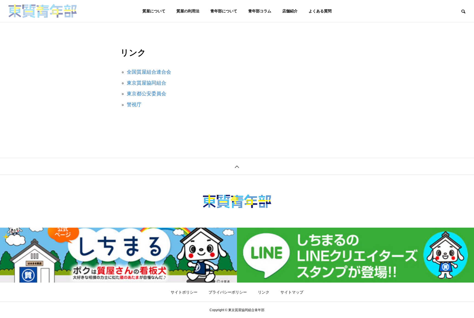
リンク (263, 292)
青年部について (223, 11)
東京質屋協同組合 (146, 83)
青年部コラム (259, 11)
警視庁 (134, 104)
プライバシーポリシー (227, 292)
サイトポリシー (184, 292)
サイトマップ (291, 292)
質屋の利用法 (187, 11)
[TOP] (237, 166)
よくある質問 (320, 11)
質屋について (153, 11)
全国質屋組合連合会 (149, 72)
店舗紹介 (290, 11)
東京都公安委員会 (146, 93)
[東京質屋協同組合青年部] (42, 11)
